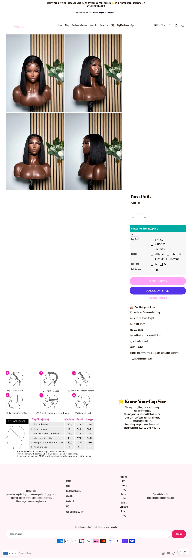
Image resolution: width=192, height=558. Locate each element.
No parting (174, 258)
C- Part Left (159, 258)
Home (68, 480)
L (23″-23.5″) (160, 248)
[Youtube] (168, 553)
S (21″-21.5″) (159, 239)
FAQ (67, 506)
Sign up (179, 534)
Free (156, 269)
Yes (156, 264)
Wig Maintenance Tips (75, 511)
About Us (69, 496)
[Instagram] (163, 553)
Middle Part (159, 254)
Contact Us (70, 501)
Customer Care (123, 479)
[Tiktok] (174, 553)
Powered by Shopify (25, 553)
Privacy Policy (123, 513)
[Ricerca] (169, 25)
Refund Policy (123, 496)
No (165, 264)
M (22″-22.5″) (160, 244)
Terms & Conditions (124, 504)
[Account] (176, 25)
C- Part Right (176, 254)
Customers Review (73, 491)
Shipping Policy (124, 487)
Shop (68, 485)
